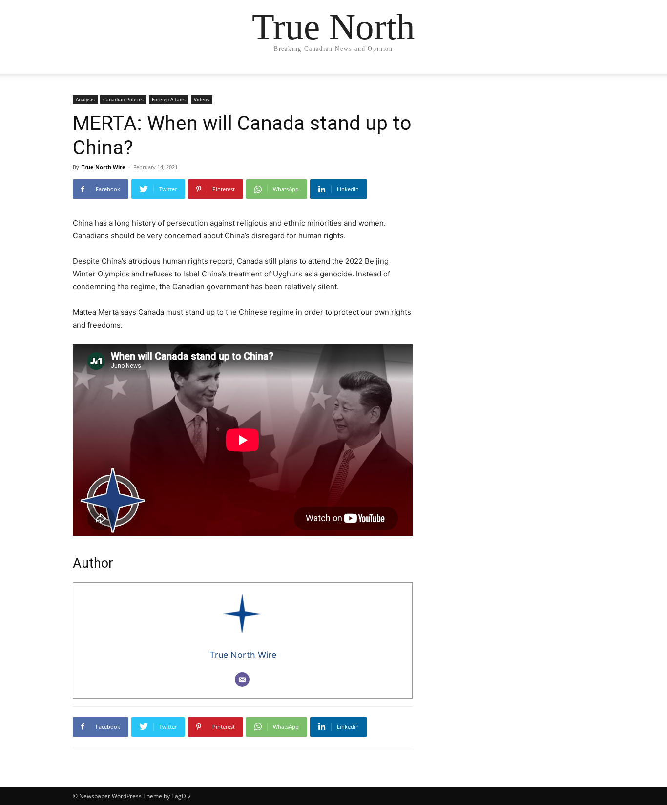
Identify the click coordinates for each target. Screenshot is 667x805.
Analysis (85, 99)
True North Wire (103, 166)
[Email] (242, 679)
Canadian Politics (123, 99)
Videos (201, 99)
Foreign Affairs (169, 99)
